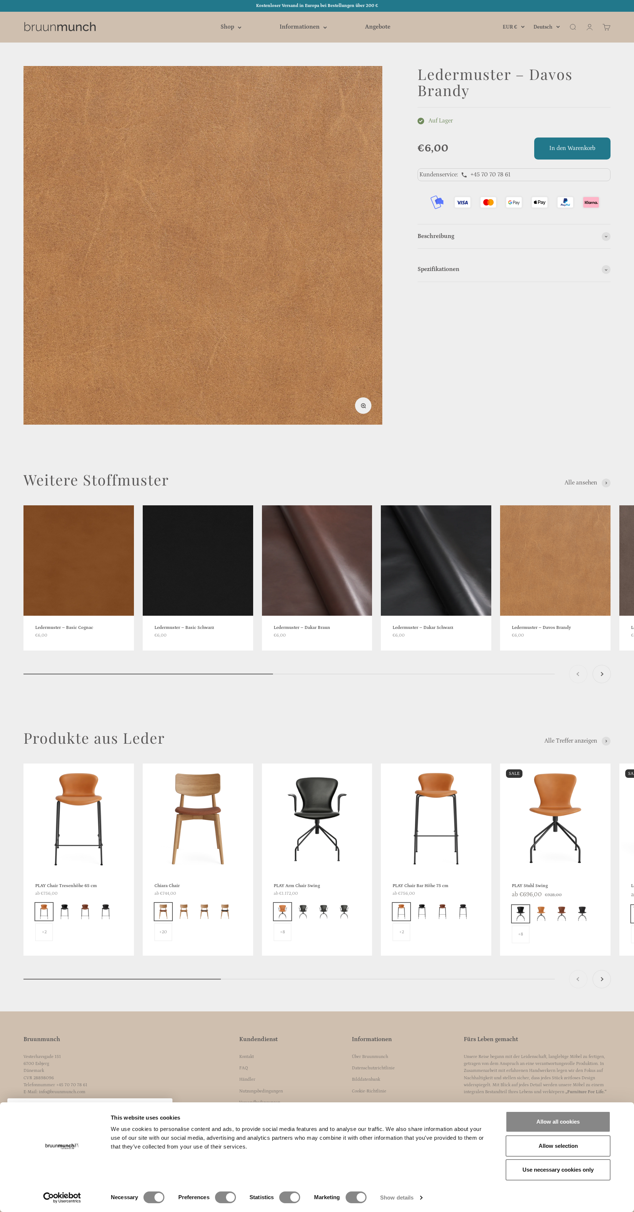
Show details (396, 1197)
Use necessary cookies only (558, 1170)
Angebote (377, 27)
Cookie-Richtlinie (369, 1091)
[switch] (225, 1197)
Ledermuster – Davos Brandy (541, 627)
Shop (227, 27)
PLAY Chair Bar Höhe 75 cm (420, 885)
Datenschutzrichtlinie (373, 1068)
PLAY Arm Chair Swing (297, 885)
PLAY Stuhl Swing (530, 885)
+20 (163, 932)
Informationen (300, 27)
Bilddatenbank (366, 1079)
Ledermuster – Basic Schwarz (184, 627)
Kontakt (246, 1056)
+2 (44, 932)
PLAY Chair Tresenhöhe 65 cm (66, 885)
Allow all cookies (558, 1121)
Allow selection (558, 1146)
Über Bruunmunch (370, 1056)
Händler (247, 1079)
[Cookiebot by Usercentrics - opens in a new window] (62, 1197)
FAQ (243, 1068)
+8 (282, 932)
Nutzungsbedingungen (261, 1091)
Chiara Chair (167, 885)
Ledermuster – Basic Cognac (64, 627)
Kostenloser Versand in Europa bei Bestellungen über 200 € (317, 5)
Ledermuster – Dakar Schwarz (423, 627)
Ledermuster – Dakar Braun (302, 627)
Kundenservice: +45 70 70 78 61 (464, 174)
